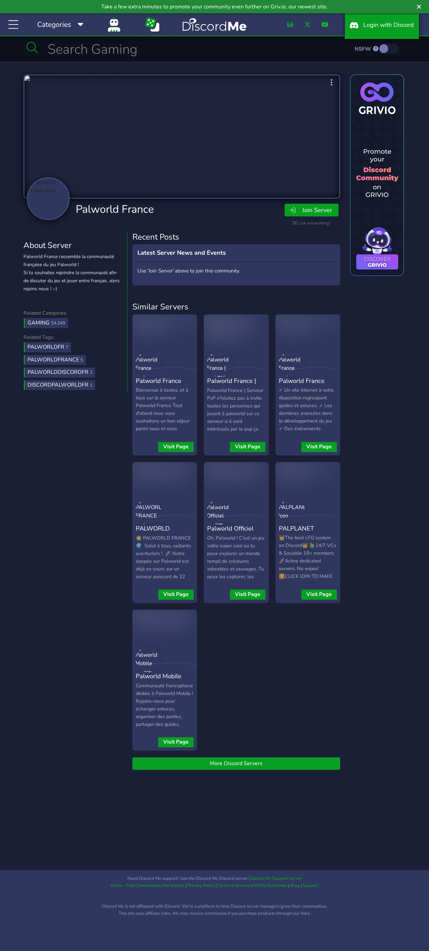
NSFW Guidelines (270, 886)
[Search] (32, 47)
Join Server (317, 210)
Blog (295, 886)
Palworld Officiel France (230, 533)
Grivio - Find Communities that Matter (147, 886)
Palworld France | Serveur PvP (231, 386)
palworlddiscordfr (60, 372)
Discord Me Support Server (275, 878)
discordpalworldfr (60, 385)
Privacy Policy (200, 886)
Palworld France (115, 209)
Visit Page (176, 446)
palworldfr (47, 347)
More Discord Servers (236, 763)
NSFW (363, 49)
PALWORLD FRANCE (153, 533)
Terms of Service (234, 886)
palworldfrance (55, 359)
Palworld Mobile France (158, 681)
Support (311, 886)
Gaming (46, 323)
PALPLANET (296, 528)
